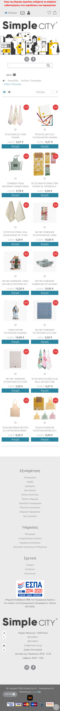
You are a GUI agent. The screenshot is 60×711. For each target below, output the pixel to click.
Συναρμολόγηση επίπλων (30, 538)
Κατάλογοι (30, 569)
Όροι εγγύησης (30, 516)
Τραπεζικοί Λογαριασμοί (30, 503)
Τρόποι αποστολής (30, 494)
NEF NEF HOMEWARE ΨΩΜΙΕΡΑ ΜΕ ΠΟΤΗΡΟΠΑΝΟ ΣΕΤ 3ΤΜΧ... (44, 284)
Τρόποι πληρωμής (30, 499)
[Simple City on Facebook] (33, 59)
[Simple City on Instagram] (26, 59)
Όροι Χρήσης (30, 490)
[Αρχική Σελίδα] (3, 80)
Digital (36, 692)
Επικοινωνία (30, 573)
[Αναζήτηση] (48, 65)
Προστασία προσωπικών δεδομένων (30, 547)
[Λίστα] (9, 92)
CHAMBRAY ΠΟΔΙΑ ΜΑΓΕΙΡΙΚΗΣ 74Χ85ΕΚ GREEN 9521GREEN (15, 186)
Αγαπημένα (30, 486)
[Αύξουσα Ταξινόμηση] (57, 92)
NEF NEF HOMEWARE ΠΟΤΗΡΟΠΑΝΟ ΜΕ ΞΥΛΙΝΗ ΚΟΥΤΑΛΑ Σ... (45, 235)
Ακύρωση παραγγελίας (30, 512)
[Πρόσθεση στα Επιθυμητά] (15, 130)
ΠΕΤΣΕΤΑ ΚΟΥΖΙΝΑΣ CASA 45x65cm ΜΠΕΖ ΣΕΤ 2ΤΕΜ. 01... (15, 235)
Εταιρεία (30, 565)
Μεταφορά (30, 534)
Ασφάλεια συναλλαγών (30, 543)
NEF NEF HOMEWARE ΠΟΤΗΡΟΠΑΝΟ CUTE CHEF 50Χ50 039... (45, 333)
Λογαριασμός (30, 477)
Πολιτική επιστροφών (30, 507)
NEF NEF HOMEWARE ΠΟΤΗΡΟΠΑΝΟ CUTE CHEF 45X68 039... (15, 382)
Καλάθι (30, 482)
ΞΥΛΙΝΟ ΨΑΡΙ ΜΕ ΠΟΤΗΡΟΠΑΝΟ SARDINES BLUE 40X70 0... (15, 333)
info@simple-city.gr (33, 645)
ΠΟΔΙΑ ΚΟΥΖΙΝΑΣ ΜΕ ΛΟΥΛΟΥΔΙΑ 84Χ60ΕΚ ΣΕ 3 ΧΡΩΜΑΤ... (44, 431)
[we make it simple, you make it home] (30, 26)
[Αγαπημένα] (50, 13)
